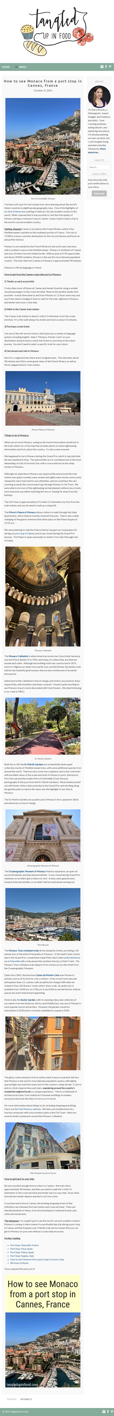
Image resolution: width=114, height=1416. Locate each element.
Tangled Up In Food (19, 1411)
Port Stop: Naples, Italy (22, 1255)
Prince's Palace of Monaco (22, 512)
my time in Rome (12, 211)
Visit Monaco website (29, 1109)
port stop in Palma (24, 533)
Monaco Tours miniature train (24, 950)
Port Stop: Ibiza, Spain (21, 1248)
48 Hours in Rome (19, 1262)
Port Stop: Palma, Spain (22, 1252)
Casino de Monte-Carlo (48, 975)
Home (6, 66)
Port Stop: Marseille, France (24, 1245)
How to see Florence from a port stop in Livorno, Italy (37, 1259)
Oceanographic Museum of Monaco (27, 871)
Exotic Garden (28, 999)
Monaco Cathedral (18, 656)
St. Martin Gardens (33, 764)
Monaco (26, 1399)
